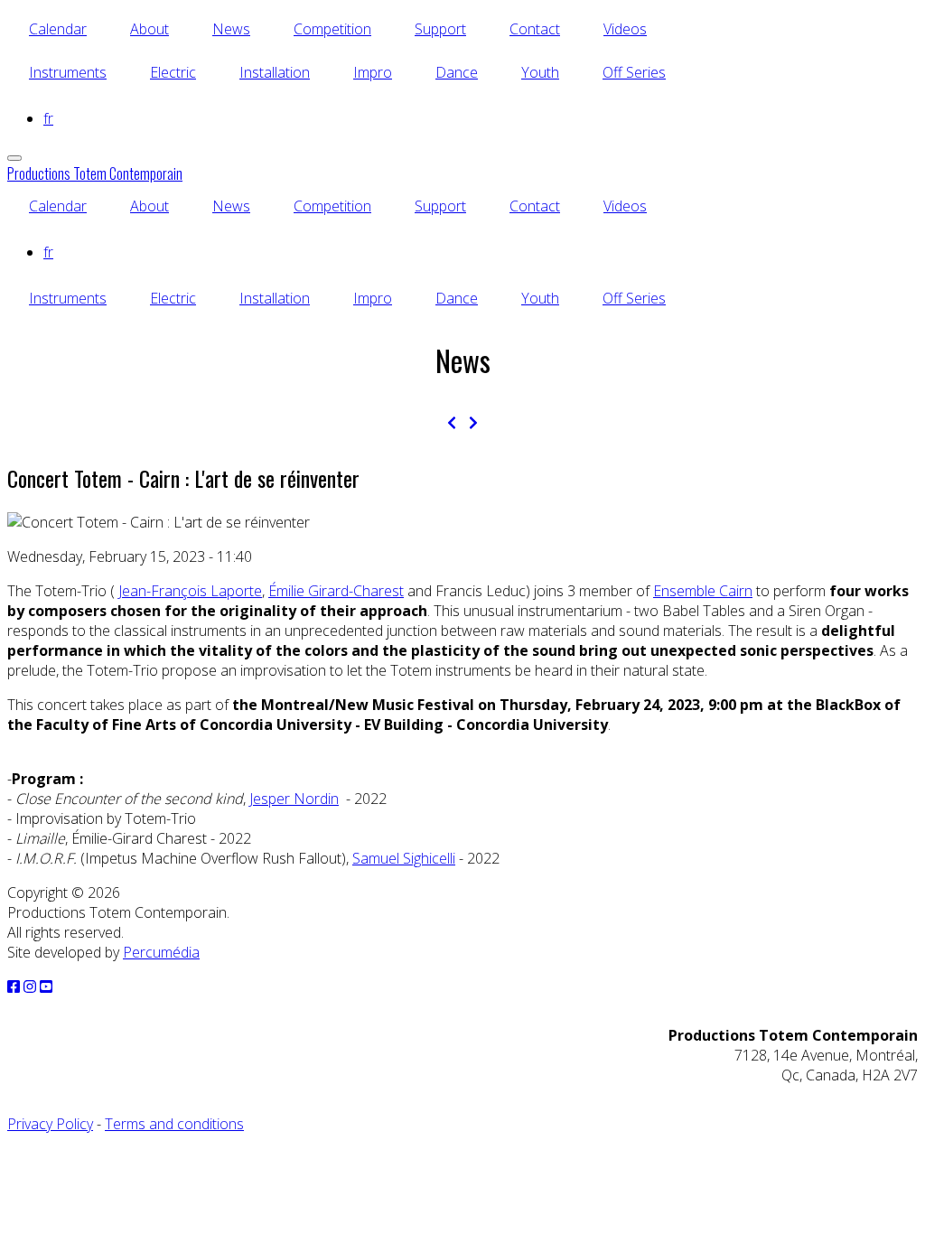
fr (48, 118)
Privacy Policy (50, 1124)
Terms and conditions (174, 1124)
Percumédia (161, 952)
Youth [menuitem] (540, 72)
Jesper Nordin (294, 799)
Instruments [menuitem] (68, 72)
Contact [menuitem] (534, 29)
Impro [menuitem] (372, 72)
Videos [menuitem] (625, 29)
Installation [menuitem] (274, 72)
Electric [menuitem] (173, 72)
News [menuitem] (231, 29)
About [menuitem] (149, 29)
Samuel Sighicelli (403, 858)
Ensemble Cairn (702, 591)
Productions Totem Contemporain (94, 173)
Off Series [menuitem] (634, 72)
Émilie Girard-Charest (336, 591)
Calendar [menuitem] (58, 29)
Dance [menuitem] (456, 72)
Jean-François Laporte (190, 591)
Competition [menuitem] (332, 29)
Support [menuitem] (440, 29)
